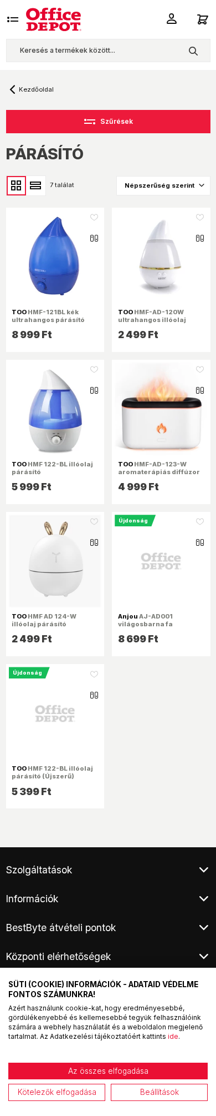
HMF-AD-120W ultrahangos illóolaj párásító (152, 319)
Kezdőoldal (36, 89)
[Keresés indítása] (193, 50)
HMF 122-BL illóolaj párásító (52, 468)
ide (173, 1036)
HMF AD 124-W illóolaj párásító (44, 620)
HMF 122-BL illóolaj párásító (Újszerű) (52, 772)
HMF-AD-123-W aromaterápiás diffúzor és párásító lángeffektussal (159, 476)
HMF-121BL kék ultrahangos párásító (48, 316)
